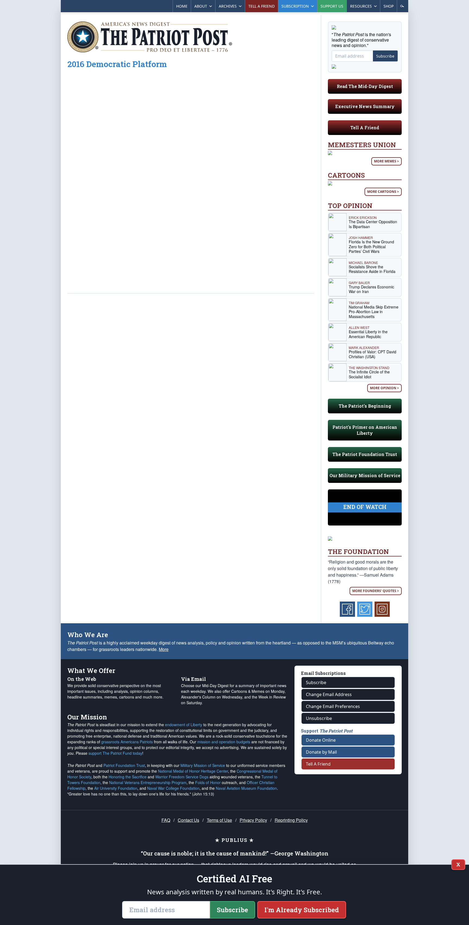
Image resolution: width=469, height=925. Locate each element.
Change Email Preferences (333, 706)
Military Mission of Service (202, 765)
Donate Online (321, 740)
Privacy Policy (253, 820)
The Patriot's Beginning (365, 406)
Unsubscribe (319, 718)
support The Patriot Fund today (115, 753)
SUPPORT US (332, 6)
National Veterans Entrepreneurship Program (147, 782)
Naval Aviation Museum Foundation (246, 788)
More (164, 649)
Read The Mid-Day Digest (365, 86)
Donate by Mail (321, 752)
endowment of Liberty (183, 724)
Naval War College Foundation (173, 788)
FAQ (165, 820)
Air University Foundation (115, 788)
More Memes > (386, 161)
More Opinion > (384, 388)
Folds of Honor (208, 782)
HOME (182, 6)
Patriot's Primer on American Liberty (364, 430)
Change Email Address (329, 694)
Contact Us (188, 820)
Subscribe (385, 56)
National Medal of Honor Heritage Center (193, 771)
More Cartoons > (383, 191)
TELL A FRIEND (261, 6)
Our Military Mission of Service (364, 475)
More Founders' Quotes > (375, 591)
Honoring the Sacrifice (128, 776)
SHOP (389, 6)
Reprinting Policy (291, 820)
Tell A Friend (364, 127)
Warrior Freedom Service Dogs (181, 776)
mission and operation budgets (223, 741)
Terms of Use (219, 820)
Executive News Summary (365, 106)
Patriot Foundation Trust (124, 765)
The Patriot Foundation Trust (364, 454)
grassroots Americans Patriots (127, 741)
